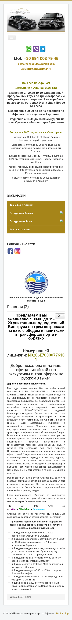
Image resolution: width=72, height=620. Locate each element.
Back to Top (62, 613)
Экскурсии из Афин (21, 221)
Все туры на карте (20, 229)
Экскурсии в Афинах (21, 213)
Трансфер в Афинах (21, 204)
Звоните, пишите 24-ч (36, 69)
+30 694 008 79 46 (41, 58)
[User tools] (60, 315)
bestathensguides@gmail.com (36, 64)
